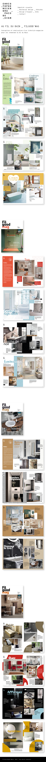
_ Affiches (38, 10)
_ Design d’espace (25, 12)
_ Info (36, 12)
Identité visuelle (25, 8)
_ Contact (21, 14)
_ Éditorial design (25, 10)
